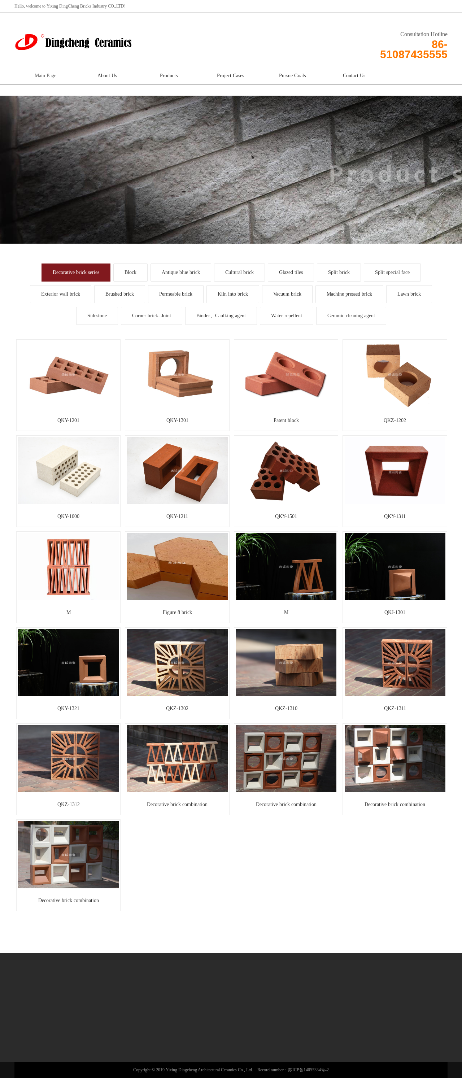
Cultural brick (239, 272)
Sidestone (97, 315)
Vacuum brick (287, 294)
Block (130, 272)
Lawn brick (409, 294)
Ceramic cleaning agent (351, 315)
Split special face (392, 272)
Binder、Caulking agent (221, 315)
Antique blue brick (181, 272)
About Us (107, 75)
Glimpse (32, 1039)
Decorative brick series (76, 272)
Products (169, 75)
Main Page (45, 75)
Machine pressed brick (349, 294)
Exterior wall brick (60, 294)
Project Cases (230, 75)
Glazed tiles (291, 272)
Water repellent (286, 315)
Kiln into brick (233, 294)
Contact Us (354, 75)
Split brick (339, 272)
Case (132, 1016)
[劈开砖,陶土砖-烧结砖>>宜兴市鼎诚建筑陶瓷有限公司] (74, 40)
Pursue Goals (292, 75)
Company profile (39, 1030)
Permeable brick (175, 294)
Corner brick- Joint (151, 315)
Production (34, 1049)
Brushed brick (119, 294)
